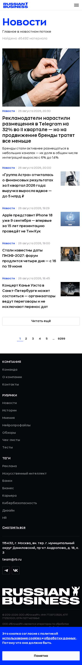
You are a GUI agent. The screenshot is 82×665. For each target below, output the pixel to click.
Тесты (7, 447)
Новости (9, 403)
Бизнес (8, 488)
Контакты (10, 384)
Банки (7, 480)
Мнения (8, 417)
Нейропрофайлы (16, 425)
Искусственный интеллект (24, 473)
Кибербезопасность (19, 503)
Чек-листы (11, 440)
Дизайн (8, 510)
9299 (61, 338)
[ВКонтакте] (15, 570)
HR (4, 517)
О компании (12, 377)
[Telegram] (6, 570)
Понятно (41, 655)
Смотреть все (14, 527)
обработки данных (60, 638)
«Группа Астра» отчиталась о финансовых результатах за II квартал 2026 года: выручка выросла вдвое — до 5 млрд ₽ (27, 185)
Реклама (9, 466)
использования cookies (22, 638)
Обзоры (9, 432)
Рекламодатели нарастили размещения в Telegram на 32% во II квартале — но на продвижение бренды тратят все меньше (38, 129)
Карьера (9, 495)
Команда (9, 369)
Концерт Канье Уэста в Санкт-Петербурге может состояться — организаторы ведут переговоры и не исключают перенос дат (28, 296)
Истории (9, 410)
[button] (76, 5)
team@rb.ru (12, 559)
